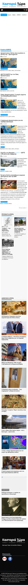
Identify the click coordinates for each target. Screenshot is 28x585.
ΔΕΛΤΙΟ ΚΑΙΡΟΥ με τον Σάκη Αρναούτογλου (9, 75)
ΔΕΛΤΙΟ (10, 116)
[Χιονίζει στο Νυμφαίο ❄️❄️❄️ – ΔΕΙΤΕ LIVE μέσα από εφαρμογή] (9, 158)
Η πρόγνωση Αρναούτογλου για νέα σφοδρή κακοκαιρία (12, 121)
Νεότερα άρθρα (22, 207)
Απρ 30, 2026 (5, 247)
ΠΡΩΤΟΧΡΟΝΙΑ (17, 70)
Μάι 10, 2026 (5, 226)
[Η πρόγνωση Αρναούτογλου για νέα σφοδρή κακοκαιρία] (9, 126)
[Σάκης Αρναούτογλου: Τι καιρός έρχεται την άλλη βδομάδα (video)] (9, 100)
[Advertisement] (14, 31)
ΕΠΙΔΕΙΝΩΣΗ (4, 90)
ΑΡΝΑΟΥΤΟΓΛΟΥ (5, 116)
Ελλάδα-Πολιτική (4, 89)
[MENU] (27, 10)
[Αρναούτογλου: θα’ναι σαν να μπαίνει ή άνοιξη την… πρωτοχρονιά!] (9, 59)
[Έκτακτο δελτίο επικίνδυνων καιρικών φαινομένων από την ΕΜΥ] (9, 181)
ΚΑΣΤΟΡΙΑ (12, 90)
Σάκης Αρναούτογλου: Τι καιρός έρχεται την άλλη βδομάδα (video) (13, 95)
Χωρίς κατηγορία (4, 68)
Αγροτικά (2, 147)
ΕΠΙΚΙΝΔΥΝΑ (6, 203)
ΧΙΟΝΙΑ (10, 171)
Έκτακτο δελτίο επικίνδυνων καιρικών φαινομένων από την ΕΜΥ (13, 175)
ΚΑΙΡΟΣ (12, 70)
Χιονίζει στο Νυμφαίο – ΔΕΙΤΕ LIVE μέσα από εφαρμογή (13, 153)
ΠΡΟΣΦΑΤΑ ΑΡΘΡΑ (8, 214)
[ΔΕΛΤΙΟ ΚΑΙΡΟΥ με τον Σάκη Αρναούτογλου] (9, 80)
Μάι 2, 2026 (17, 226)
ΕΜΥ (2, 203)
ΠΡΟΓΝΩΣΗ (17, 148)
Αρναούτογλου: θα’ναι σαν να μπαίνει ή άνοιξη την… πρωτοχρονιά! (13, 53)
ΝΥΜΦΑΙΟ (7, 171)
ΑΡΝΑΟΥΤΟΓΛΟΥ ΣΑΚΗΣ (6, 70)
